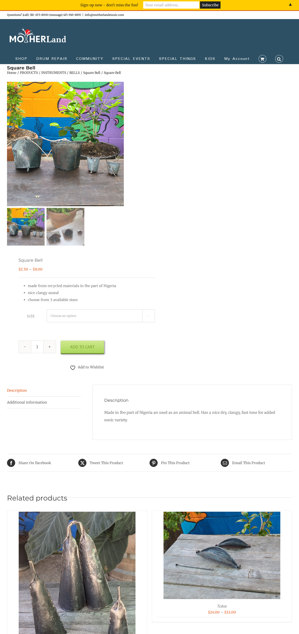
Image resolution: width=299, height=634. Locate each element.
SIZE (31, 316)
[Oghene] (77, 515)
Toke (222, 606)
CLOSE (217, 6)
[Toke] (222, 515)
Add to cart (82, 347)
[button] (279, 58)
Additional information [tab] (27, 402)
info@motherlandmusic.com (104, 15)
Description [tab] (17, 390)
